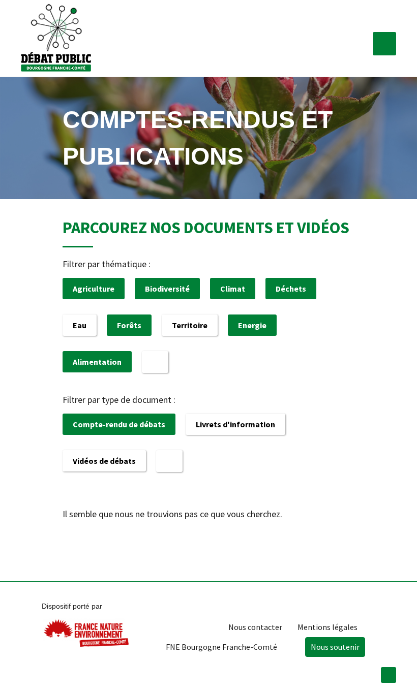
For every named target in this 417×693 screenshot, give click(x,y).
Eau (79, 325)
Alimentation (97, 362)
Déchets (291, 289)
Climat (232, 289)
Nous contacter (255, 627)
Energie (252, 325)
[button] (384, 43)
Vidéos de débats (104, 461)
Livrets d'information (235, 424)
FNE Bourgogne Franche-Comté (221, 647)
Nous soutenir (335, 647)
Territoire (189, 325)
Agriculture (93, 289)
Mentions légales (327, 627)
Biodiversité (167, 289)
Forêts (129, 325)
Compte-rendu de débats (119, 424)
